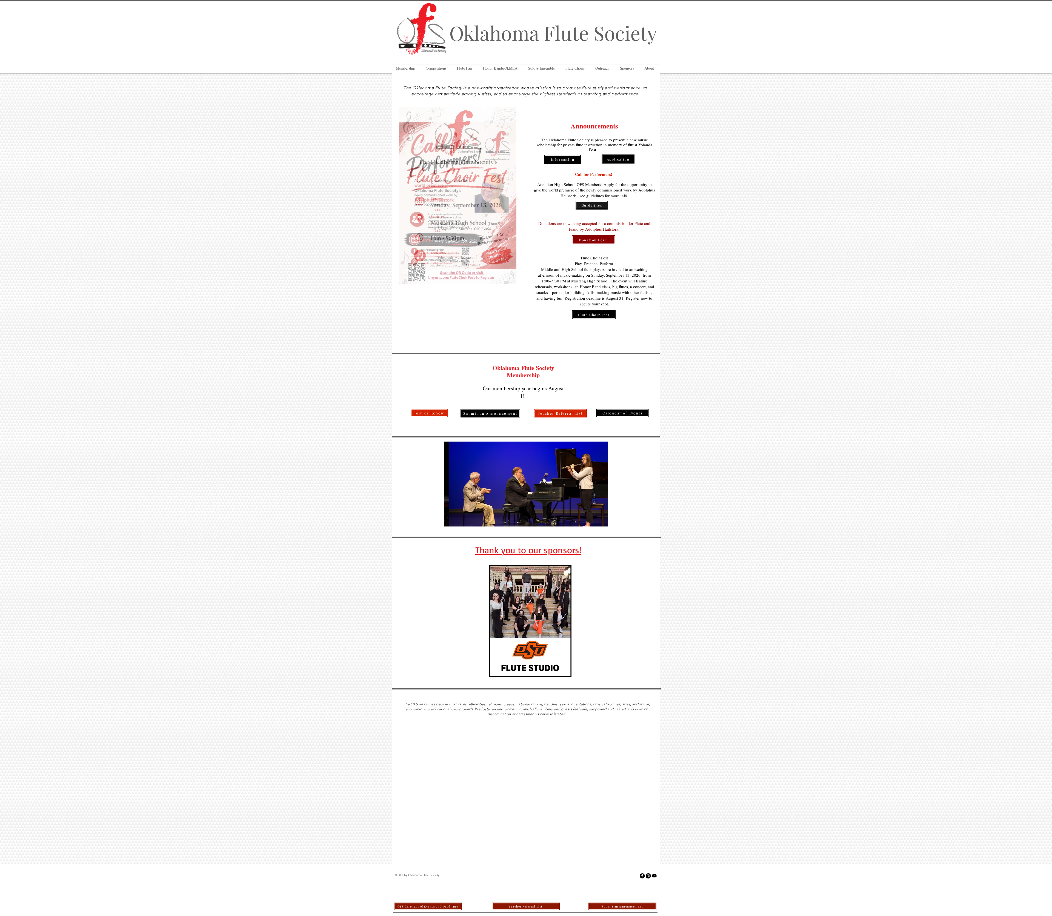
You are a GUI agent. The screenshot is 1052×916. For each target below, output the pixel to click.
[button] (407, 68)
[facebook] (642, 875)
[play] (560, 672)
